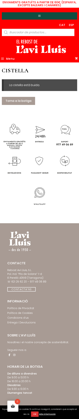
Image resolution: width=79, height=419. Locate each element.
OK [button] (34, 414)
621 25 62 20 (19, 281)
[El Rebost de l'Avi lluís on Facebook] (9, 355)
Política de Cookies (20, 313)
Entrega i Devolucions (21, 322)
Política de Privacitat (20, 308)
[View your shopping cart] (76, 58)
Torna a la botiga (18, 101)
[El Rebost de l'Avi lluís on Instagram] (14, 355)
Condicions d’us (18, 318)
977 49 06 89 (38, 281)
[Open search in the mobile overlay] (38, 32)
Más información (47, 414)
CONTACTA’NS (21, 289)
